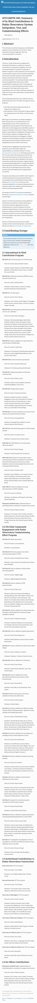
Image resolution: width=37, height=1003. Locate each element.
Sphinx (10, 998)
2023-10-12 (15, 39)
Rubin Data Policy (13, 182)
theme (19, 998)
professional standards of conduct (18, 194)
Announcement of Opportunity (11, 153)
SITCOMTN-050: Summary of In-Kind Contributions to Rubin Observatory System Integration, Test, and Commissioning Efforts (19, 7)
